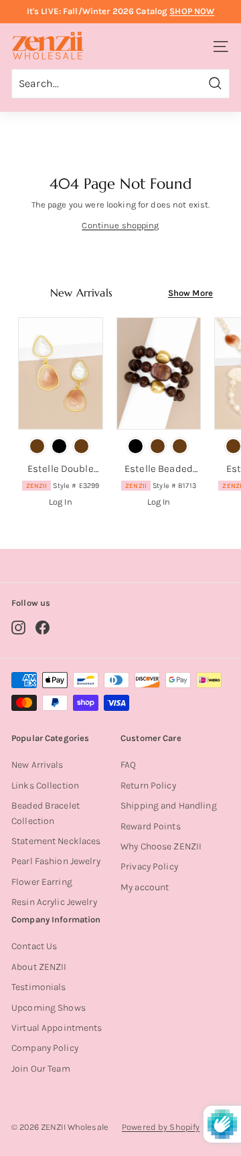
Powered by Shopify (160, 1127)
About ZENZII (39, 967)
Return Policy (148, 785)
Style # (63, 485)
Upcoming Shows (48, 1007)
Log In (60, 502)
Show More (190, 293)
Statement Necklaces (55, 841)
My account (144, 887)
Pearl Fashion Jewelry (55, 861)
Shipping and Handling (168, 805)
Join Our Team (40, 1068)
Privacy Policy (149, 866)
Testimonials (38, 987)
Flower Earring (41, 882)
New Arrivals (37, 764)
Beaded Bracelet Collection (45, 813)
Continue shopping (120, 225)
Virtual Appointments (56, 1028)
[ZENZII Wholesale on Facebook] (42, 628)
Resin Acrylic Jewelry (54, 902)
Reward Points (150, 826)
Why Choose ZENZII (161, 846)
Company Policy (44, 1048)
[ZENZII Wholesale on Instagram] (18, 628)
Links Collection (45, 785)
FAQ (128, 764)
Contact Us (34, 946)
